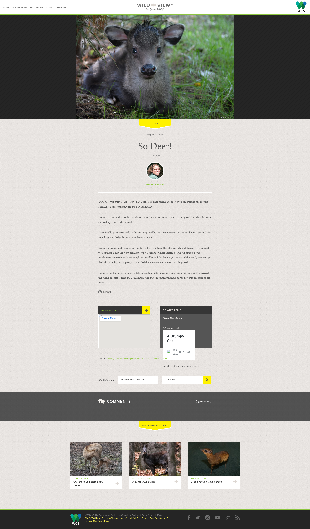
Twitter (197, 517)
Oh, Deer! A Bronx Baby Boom (88, 483)
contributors (19, 7)
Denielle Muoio (155, 184)
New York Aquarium (115, 518)
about (5, 7)
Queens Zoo (164, 518)
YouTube (217, 517)
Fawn (119, 358)
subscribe (62, 7)
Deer (155, 123)
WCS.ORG (90, 518)
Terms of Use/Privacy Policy (97, 521)
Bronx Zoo (100, 518)
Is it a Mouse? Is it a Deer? (207, 481)
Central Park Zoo (132, 518)
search (50, 7)
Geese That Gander (173, 318)
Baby (110, 358)
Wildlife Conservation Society (301, 6)
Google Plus (227, 517)
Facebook (189, 517)
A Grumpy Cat (171, 328)
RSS (237, 517)
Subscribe (207, 380)
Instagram (207, 517)
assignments (36, 7)
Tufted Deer (159, 358)
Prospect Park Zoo (136, 358)
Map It (146, 310)
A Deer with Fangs (143, 481)
